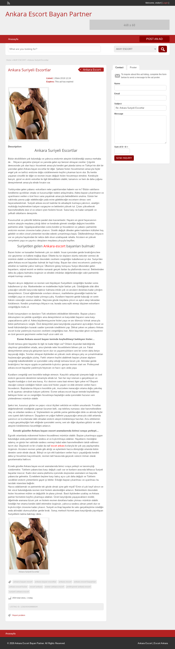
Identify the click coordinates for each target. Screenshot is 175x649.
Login (165, 3)
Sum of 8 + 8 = (121, 147)
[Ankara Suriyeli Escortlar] (28, 113)
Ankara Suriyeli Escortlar (29, 69)
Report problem (18, 615)
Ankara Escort (145, 643)
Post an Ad (154, 39)
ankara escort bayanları (85, 582)
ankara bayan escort (22, 582)
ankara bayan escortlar (45, 582)
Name (117, 83)
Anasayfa (13, 39)
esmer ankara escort (54, 587)
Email (117, 93)
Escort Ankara (161, 643)
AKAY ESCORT (19, 60)
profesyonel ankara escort (78, 587)
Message (118, 114)
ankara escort (65, 582)
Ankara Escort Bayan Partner (48, 13)
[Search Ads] (162, 49)
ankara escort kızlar (18, 587)
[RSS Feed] (8, 2)
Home (8, 60)
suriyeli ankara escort (19, 591)
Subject (118, 104)
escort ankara (36, 587)
